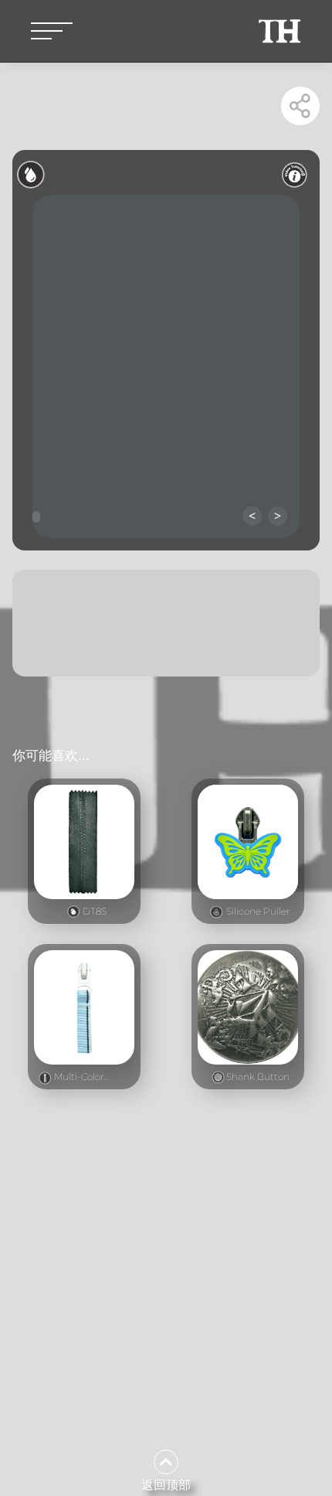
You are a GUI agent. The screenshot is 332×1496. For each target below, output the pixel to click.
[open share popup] (300, 106)
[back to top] (166, 1462)
